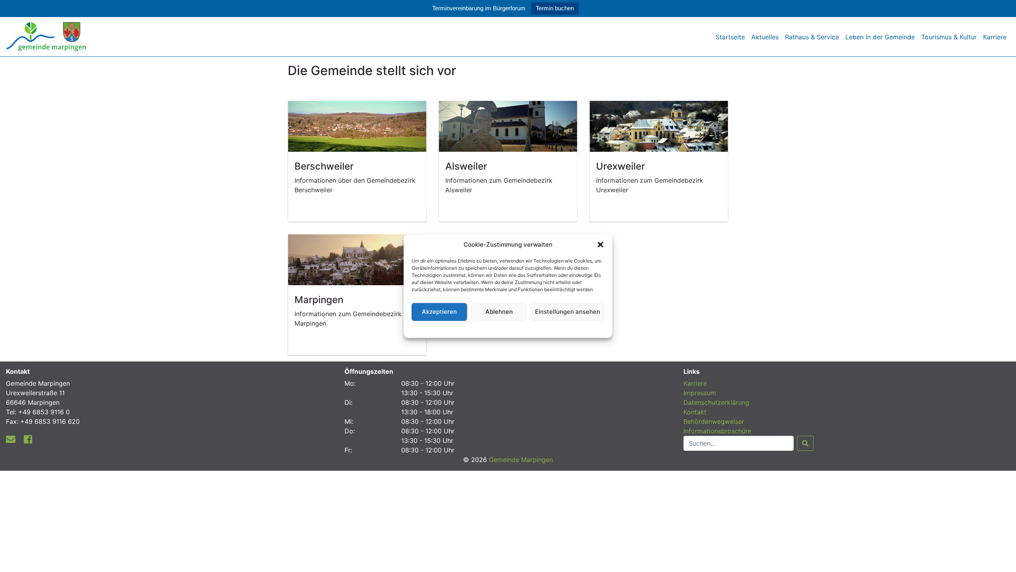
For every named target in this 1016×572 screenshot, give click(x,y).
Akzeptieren (439, 311)
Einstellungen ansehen (567, 311)
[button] (600, 245)
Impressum (699, 393)
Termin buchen (555, 8)
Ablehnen (499, 311)
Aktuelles (765, 37)
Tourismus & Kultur (949, 37)
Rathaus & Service (812, 37)
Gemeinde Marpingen (521, 460)
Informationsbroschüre (717, 431)
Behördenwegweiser (713, 421)
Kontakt (694, 412)
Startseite (730, 37)
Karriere (994, 37)
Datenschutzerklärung (508, 328)
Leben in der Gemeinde (880, 37)
